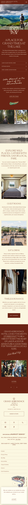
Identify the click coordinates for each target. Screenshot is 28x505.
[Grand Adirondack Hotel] (14, 403)
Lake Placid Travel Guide (9, 62)
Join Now (18, 439)
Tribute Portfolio (5, 464)
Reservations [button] (14, 413)
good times (21, 344)
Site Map (3, 457)
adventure (7, 344)
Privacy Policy (4, 454)
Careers (3, 468)
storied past (10, 336)
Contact (3, 451)
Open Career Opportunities (9, 69)
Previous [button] (12, 388)
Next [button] (16, 388)
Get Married (14, 315)
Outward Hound (6, 66)
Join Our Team (14, 96)
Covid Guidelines (5, 471)
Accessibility (4, 461)
